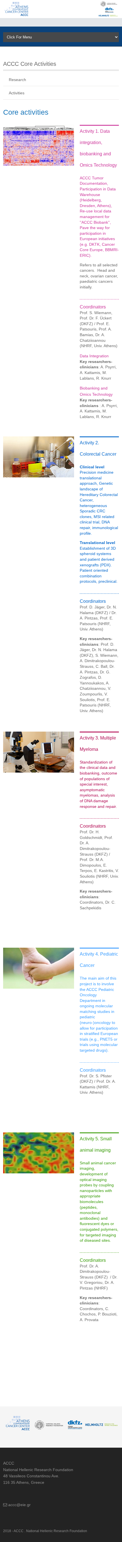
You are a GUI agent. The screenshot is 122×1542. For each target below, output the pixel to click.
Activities (16, 93)
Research (17, 79)
